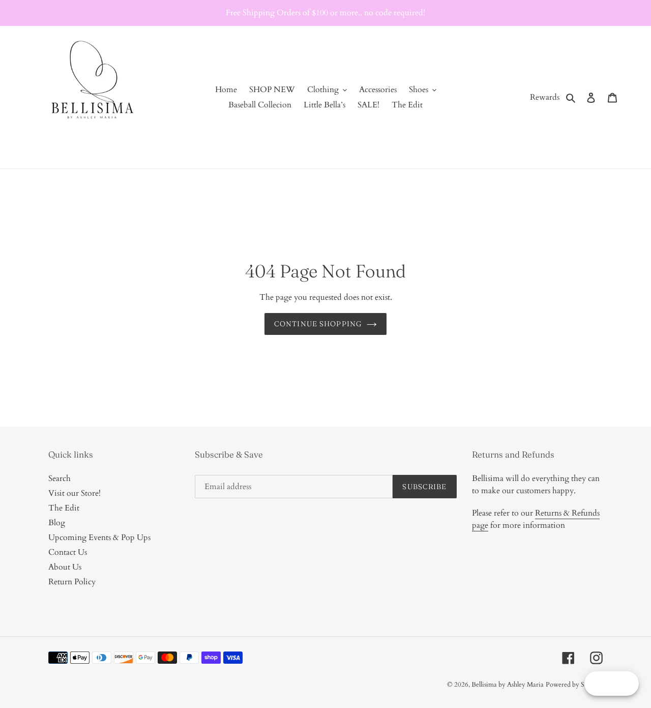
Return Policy (72, 581)
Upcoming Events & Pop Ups (99, 537)
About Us (64, 567)
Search (59, 478)
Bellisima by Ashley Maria (507, 684)
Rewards (544, 97)
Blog (56, 522)
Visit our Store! (74, 493)
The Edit (63, 508)
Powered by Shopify (574, 684)
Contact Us (67, 552)
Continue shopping (318, 323)
